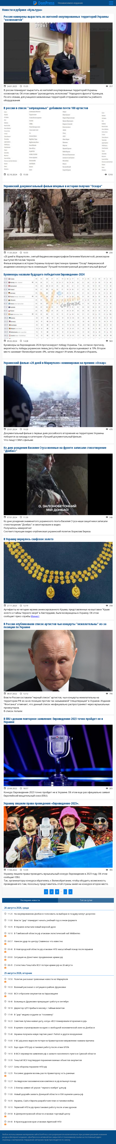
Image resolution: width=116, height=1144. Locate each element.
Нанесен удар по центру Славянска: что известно (58, 942)
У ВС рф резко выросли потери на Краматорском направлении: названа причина (58, 1041)
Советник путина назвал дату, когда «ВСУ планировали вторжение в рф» (58, 1021)
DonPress (46, 3)
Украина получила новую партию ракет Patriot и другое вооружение (58, 1034)
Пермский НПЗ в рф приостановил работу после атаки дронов (58, 1107)
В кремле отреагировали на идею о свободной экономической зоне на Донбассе (58, 1027)
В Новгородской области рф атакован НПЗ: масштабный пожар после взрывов (58, 950)
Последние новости (30, 900)
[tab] (30, 900)
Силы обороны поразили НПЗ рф (58, 1067)
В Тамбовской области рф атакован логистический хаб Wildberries (58, 934)
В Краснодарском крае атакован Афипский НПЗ (58, 1122)
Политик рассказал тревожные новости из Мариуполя (58, 979)
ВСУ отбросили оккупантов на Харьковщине (58, 994)
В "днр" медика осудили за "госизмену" (58, 1014)
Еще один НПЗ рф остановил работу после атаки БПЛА (58, 1047)
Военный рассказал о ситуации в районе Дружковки (58, 987)
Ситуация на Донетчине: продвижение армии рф (58, 957)
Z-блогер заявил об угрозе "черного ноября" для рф (58, 1088)
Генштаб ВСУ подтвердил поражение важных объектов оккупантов (58, 1060)
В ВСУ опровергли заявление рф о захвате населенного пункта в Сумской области (58, 1054)
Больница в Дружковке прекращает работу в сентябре (58, 1001)
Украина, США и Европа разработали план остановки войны (58, 1101)
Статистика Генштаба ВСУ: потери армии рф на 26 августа (58, 965)
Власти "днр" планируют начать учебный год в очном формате (58, 920)
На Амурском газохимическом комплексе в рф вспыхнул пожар (58, 1081)
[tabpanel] (58, 1015)
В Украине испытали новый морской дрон (58, 927)
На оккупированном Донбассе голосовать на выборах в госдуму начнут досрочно (58, 914)
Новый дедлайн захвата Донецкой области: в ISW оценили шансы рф (58, 1094)
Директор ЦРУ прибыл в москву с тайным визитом (58, 1008)
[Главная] (35, 3)
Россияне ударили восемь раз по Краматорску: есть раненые (58, 1074)
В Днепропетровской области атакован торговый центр (58, 1114)
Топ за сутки (86, 900)
